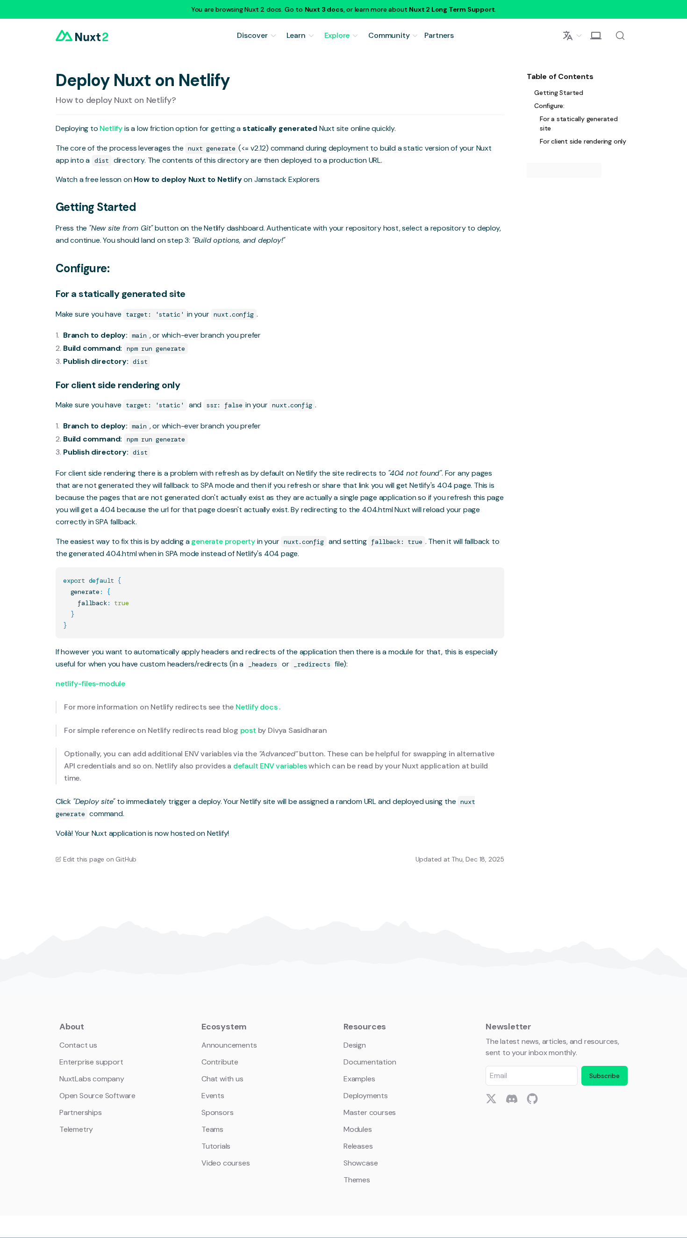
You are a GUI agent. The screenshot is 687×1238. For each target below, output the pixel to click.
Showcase (361, 1163)
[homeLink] (82, 35)
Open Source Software (97, 1095)
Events (212, 1095)
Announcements (229, 1045)
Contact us (78, 1045)
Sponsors (217, 1112)
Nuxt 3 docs (324, 9)
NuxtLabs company (91, 1079)
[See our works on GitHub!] (532, 1098)
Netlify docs (257, 707)
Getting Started (96, 207)
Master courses (370, 1112)
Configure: (82, 268)
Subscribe (604, 1075)
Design (355, 1045)
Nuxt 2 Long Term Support (451, 9)
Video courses (225, 1163)
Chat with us (222, 1079)
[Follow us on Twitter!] (491, 1098)
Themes (357, 1180)
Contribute (219, 1062)
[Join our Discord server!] (511, 1098)
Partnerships (80, 1112)
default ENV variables (271, 766)
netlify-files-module (90, 683)
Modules (358, 1129)
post (249, 730)
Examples (359, 1079)
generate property (224, 541)
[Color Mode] (596, 35)
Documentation (370, 1062)
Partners (438, 35)
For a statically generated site (121, 294)
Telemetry (76, 1129)
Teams (212, 1129)
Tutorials (215, 1146)
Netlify (112, 128)
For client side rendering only (118, 385)
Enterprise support (91, 1062)
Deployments (366, 1095)
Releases (358, 1146)
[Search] (620, 35)
